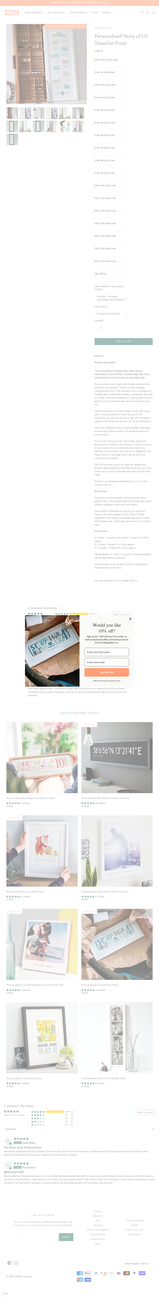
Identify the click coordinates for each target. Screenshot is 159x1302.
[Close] (130, 619)
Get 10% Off (107, 672)
